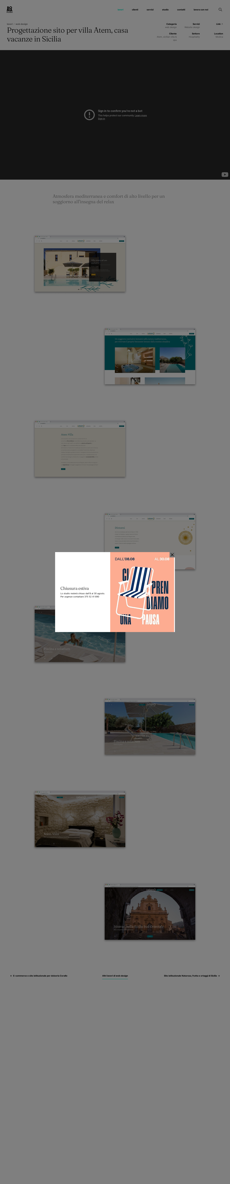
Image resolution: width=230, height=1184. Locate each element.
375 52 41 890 (91, 596)
